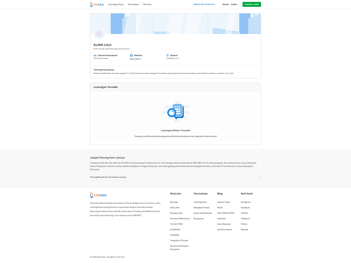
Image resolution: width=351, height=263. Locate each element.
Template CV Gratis (179, 240)
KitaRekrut (175, 229)
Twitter (244, 213)
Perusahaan (133, 4)
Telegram (245, 218)
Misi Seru (147, 4)
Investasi (221, 218)
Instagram (246, 202)
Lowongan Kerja (115, 4)
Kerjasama (199, 218)
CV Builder (174, 235)
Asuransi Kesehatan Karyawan (179, 247)
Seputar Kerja (223, 202)
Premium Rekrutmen (180, 218)
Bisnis (220, 207)
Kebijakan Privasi (202, 207)
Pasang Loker (176, 213)
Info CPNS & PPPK (225, 213)
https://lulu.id (135, 58)
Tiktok (244, 224)
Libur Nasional (224, 224)
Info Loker (175, 207)
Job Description (224, 229)
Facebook (245, 207)
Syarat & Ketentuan (203, 213)
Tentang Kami (200, 202)
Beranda (174, 202)
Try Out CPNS (176, 224)
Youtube (244, 229)
